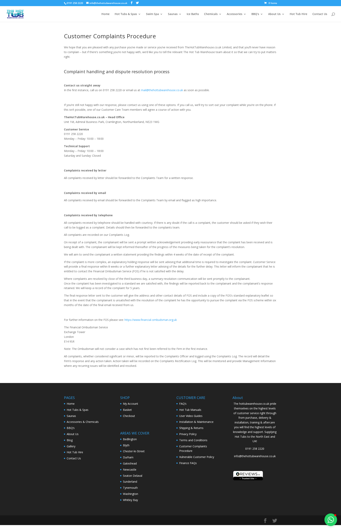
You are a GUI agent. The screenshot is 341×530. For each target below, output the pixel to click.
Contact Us (319, 14)
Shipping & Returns (191, 428)
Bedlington (130, 439)
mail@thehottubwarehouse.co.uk (162, 90)
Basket (127, 410)
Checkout (129, 416)
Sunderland (130, 481)
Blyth (126, 445)
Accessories (234, 14)
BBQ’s (255, 14)
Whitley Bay (130, 500)
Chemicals (211, 14)
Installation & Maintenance (196, 422)
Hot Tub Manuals (190, 410)
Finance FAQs (188, 463)
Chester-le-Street (134, 451)
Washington (130, 494)
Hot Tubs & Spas (126, 14)
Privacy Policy (188, 434)
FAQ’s (182, 403)
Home (105, 14)
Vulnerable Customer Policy (196, 457)
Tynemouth (130, 488)
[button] (330, 519)
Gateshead (130, 463)
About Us (274, 14)
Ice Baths (193, 14)
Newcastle (129, 469)
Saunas (173, 14)
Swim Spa (152, 14)
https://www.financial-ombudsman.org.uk (151, 320)
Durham (128, 457)
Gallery (71, 446)
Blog (70, 440)
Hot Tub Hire (298, 14)
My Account (130, 403)
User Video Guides (190, 416)
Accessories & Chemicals (83, 422)
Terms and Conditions (193, 440)
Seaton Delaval (132, 476)
